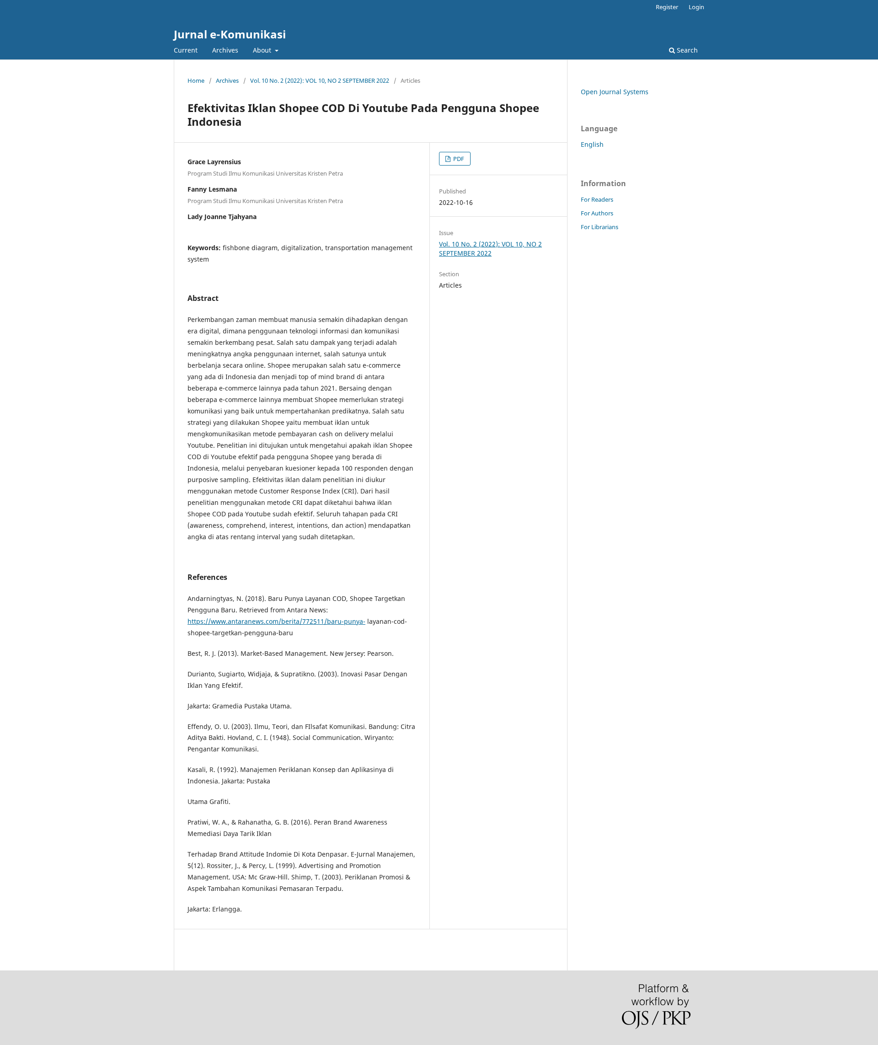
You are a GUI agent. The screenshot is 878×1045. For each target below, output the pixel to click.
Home (195, 80)
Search (686, 50)
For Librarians (599, 227)
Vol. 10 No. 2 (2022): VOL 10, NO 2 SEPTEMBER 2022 (319, 80)
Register (667, 7)
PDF (458, 159)
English (592, 144)
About (263, 50)
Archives (225, 50)
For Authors (597, 213)
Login (696, 7)
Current (186, 50)
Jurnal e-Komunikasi (230, 34)
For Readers (597, 199)
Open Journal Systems (614, 91)
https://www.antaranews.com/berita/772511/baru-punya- (276, 621)
